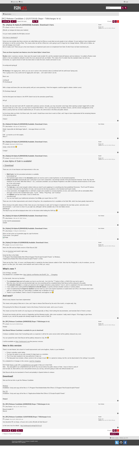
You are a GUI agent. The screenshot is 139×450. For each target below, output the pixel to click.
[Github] (121, 442)
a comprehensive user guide (29, 365)
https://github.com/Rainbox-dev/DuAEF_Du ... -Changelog (40, 274)
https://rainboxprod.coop (22, 341)
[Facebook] (125, 442)
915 (102, 27)
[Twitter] (117, 442)
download (10, 251)
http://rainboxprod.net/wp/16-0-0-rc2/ (31, 425)
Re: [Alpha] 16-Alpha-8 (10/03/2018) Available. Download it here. (28, 25)
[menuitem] (21, 2)
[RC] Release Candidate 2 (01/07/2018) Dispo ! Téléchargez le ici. (31, 18)
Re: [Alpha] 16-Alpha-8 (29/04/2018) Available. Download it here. (25, 156)
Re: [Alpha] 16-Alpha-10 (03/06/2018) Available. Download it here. (25, 242)
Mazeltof (24, 442)
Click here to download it (10, 37)
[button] (113, 21)
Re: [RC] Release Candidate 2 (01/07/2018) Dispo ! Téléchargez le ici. (27, 417)
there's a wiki (14, 365)
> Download (8, 165)
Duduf (99, 24)
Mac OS (5, 391)
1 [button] (115, 21)
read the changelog (34, 361)
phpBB (19, 441)
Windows (5, 386)
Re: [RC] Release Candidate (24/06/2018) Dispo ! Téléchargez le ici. (26, 321)
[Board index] (20, 7)
